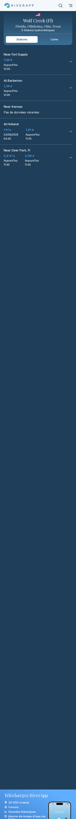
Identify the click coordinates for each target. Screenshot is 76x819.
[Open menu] (70, 5)
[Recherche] (60, 5)
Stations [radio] (21, 39)
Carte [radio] (54, 39)
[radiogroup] (38, 39)
